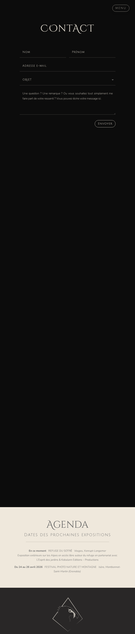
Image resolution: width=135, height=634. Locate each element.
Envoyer (105, 123)
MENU (120, 8)
